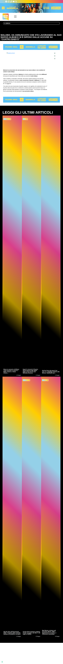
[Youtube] (14, 1)
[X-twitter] (16, 1)
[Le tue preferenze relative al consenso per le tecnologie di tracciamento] (2, 662)
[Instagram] (9, 1)
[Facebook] (6, 1)
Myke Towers (7, 123)
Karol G (25, 123)
